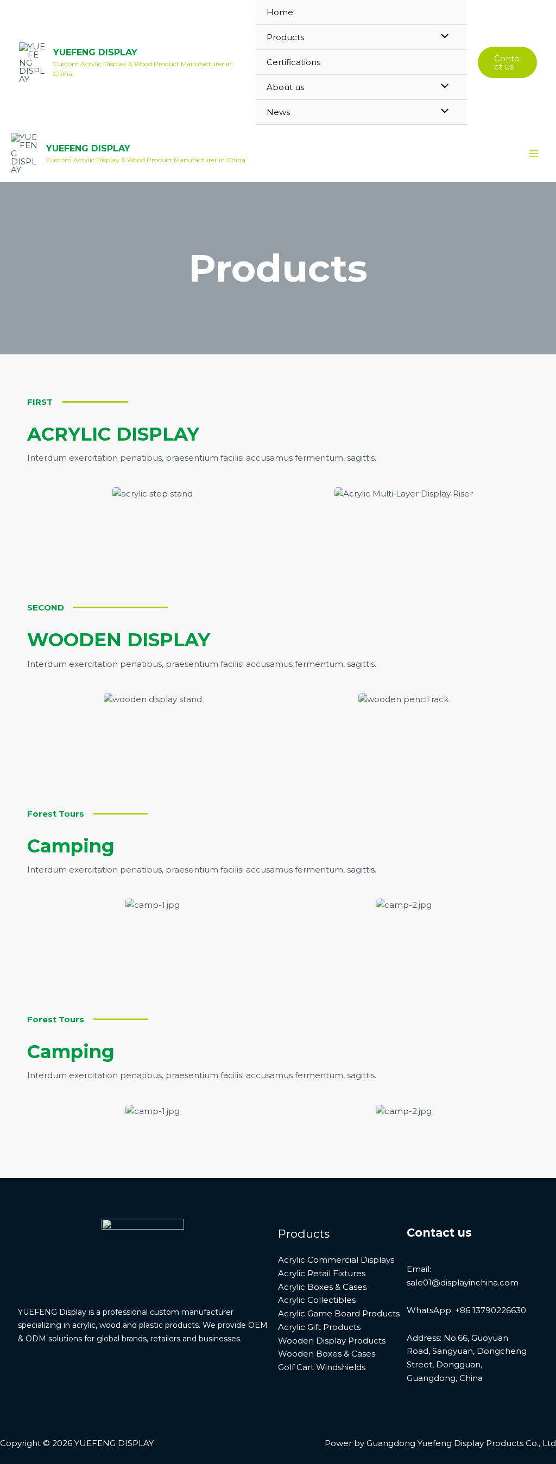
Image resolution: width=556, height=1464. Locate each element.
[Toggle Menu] (442, 36)
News (278, 112)
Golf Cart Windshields (321, 1367)
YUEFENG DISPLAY (95, 52)
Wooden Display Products (332, 1340)
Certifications (293, 62)
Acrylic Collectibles (317, 1300)
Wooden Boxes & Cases (326, 1353)
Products (285, 37)
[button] (507, 62)
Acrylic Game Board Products (339, 1313)
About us (285, 87)
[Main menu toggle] (534, 153)
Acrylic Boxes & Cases (322, 1287)
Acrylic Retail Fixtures (321, 1273)
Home (280, 12)
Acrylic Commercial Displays (336, 1260)
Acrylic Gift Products (319, 1327)
